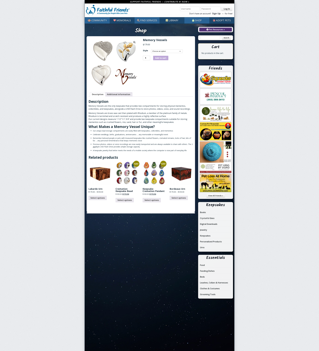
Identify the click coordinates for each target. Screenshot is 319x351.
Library (173, 20)
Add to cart (160, 58)
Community (99, 20)
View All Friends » (215, 195)
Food (202, 265)
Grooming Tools (207, 294)
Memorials (124, 20)
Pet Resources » (216, 29)
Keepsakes (205, 235)
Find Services (148, 20)
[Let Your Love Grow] (215, 120)
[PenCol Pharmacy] (215, 103)
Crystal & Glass (207, 218)
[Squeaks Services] (215, 87)
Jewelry (203, 230)
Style (145, 50)
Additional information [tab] (118, 94)
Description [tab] (97, 94)
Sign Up (216, 13)
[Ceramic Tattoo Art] (215, 139)
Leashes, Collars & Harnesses (214, 282)
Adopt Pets (223, 20)
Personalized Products (211, 241)
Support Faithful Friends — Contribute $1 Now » (159, 1)
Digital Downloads (208, 224)
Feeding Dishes (207, 271)
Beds (202, 276)
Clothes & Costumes (210, 288)
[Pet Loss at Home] (215, 191)
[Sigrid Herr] (215, 172)
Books (203, 212)
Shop (198, 20)
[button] (134, 42)
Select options (97, 198)
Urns (202, 247)
